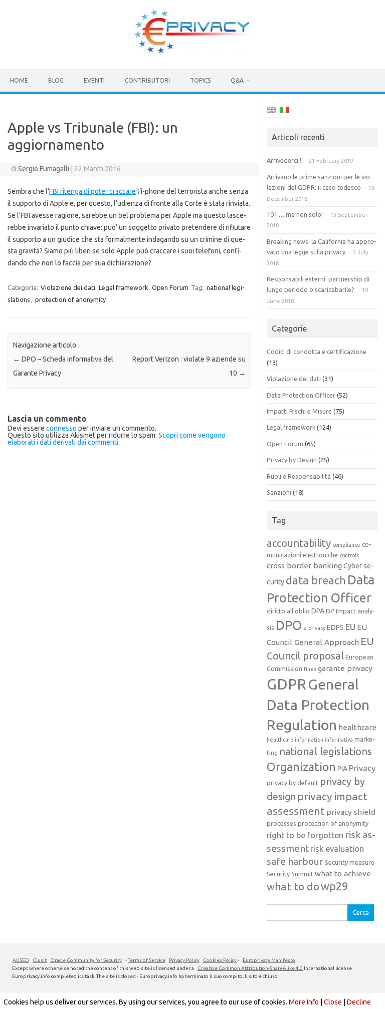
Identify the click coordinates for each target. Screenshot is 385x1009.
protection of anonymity (70, 299)
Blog (56, 80)
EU (350, 626)
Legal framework (123, 287)
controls (349, 555)
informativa (339, 740)
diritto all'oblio (288, 610)
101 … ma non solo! (295, 214)
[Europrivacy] (192, 52)
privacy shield (350, 812)
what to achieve (343, 873)
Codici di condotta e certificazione (316, 351)
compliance (346, 545)
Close (333, 1002)
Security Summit (290, 873)
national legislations (325, 751)
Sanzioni (279, 492)
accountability (299, 543)
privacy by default (292, 782)
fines (310, 669)
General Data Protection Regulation (318, 704)
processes (281, 823)
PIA (342, 769)
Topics (200, 80)
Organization (301, 766)
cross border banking (304, 565)
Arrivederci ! (284, 160)
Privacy (362, 768)
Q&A (237, 80)
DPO (289, 625)
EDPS (335, 627)
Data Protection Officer (301, 395)
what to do (293, 886)
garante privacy (345, 668)
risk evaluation (337, 848)
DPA (317, 611)
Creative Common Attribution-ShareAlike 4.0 (250, 968)
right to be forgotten (305, 835)
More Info (304, 1002)
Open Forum (170, 287)
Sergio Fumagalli (43, 169)
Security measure (349, 862)
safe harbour (295, 861)
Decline (359, 1002)
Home (19, 80)
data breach (316, 580)
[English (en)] (271, 111)
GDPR (286, 684)
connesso (61, 428)
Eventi (94, 80)
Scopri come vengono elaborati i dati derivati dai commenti (117, 438)
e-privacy (314, 628)
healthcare (357, 727)
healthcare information (295, 740)
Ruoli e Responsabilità (299, 476)
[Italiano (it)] (284, 111)
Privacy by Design (292, 459)
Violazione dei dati (68, 287)
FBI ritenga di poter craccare (92, 191)
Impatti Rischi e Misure (299, 411)
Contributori (147, 80)
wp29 (334, 886)
